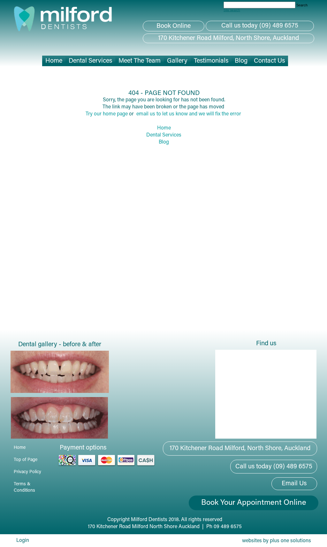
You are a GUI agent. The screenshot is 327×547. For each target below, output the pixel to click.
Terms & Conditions (24, 487)
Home (164, 128)
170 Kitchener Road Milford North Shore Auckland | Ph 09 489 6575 (165, 526)
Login (22, 540)
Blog (164, 142)
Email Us (294, 484)
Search (302, 5)
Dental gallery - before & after (59, 344)
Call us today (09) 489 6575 (259, 26)
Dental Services (163, 135)
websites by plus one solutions (276, 540)
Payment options (83, 448)
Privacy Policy (27, 472)
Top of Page (25, 460)
